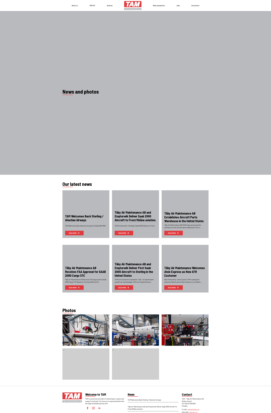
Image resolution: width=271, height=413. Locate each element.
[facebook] (87, 408)
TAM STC (92, 5)
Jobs (178, 5)
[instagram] (93, 408)
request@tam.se (193, 409)
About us (75, 5)
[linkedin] (99, 408)
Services (110, 5)
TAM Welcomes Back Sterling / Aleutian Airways (144, 400)
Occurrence (195, 5)
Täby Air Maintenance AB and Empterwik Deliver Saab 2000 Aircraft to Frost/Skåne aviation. (152, 408)
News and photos (159, 5)
